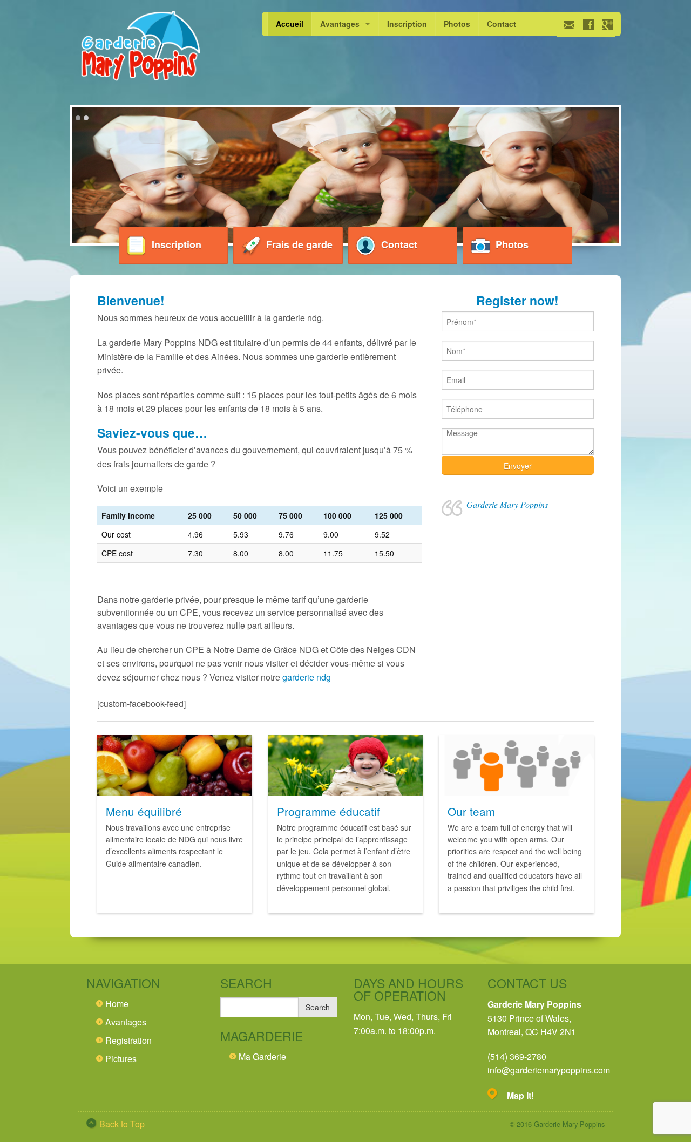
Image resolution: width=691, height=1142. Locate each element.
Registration (128, 1040)
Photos (457, 23)
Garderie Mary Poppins (507, 504)
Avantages (340, 23)
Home (116, 1003)
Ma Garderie (262, 1056)
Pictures (121, 1058)
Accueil (289, 23)
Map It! (520, 1095)
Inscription (407, 23)
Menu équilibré (144, 811)
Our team (471, 811)
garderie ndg (306, 677)
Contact (501, 23)
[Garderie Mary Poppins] (139, 47)
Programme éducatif (328, 811)
